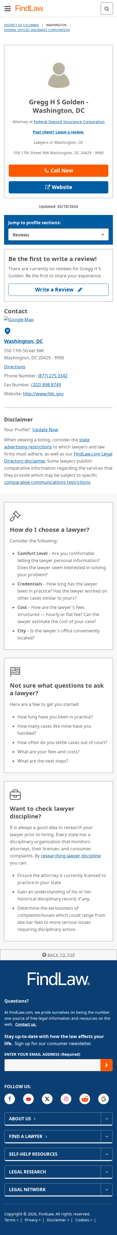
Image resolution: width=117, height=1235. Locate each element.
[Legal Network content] (106, 1189)
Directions (14, 367)
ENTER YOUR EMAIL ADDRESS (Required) (42, 1054)
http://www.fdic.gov (43, 394)
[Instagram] (66, 1099)
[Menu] (7, 8)
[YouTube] (28, 1099)
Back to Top (61, 954)
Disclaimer (57, 1219)
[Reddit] (84, 1099)
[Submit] (106, 1065)
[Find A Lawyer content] (106, 1136)
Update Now (45, 430)
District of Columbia (21, 25)
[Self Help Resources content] (106, 1154)
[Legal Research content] (106, 1172)
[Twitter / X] (47, 1099)
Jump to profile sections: (34, 223)
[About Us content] (106, 1119)
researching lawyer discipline (71, 856)
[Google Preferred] (103, 1099)
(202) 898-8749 (46, 385)
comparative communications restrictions (47, 482)
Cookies (82, 1219)
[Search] (107, 8)
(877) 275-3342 (52, 376)
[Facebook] (9, 1099)
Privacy (32, 1219)
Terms (10, 1219)
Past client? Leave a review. (58, 132)
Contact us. (25, 1024)
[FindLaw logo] (31, 9)
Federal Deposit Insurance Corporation (37, 30)
